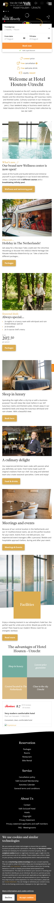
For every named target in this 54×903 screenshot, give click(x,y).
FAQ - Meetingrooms (27, 827)
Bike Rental (27, 760)
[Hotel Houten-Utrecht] (27, 6)
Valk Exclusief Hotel (27, 808)
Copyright (27, 816)
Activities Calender (27, 784)
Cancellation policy (27, 777)
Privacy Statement (27, 820)
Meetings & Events (13, 547)
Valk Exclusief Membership (27, 781)
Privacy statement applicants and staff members (27, 823)
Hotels (27, 812)
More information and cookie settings (18, 891)
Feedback (53, 368)
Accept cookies (26, 897)
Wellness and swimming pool (18, 189)
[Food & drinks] (27, 441)
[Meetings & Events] (27, 504)
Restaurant (27, 756)
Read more (10, 637)
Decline (8, 897)
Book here (9, 418)
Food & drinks (11, 481)
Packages (9, 263)
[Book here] (27, 375)
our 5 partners (15, 866)
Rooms (27, 753)
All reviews (26, 707)
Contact (27, 805)
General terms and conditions (27, 788)
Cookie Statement (11, 882)
